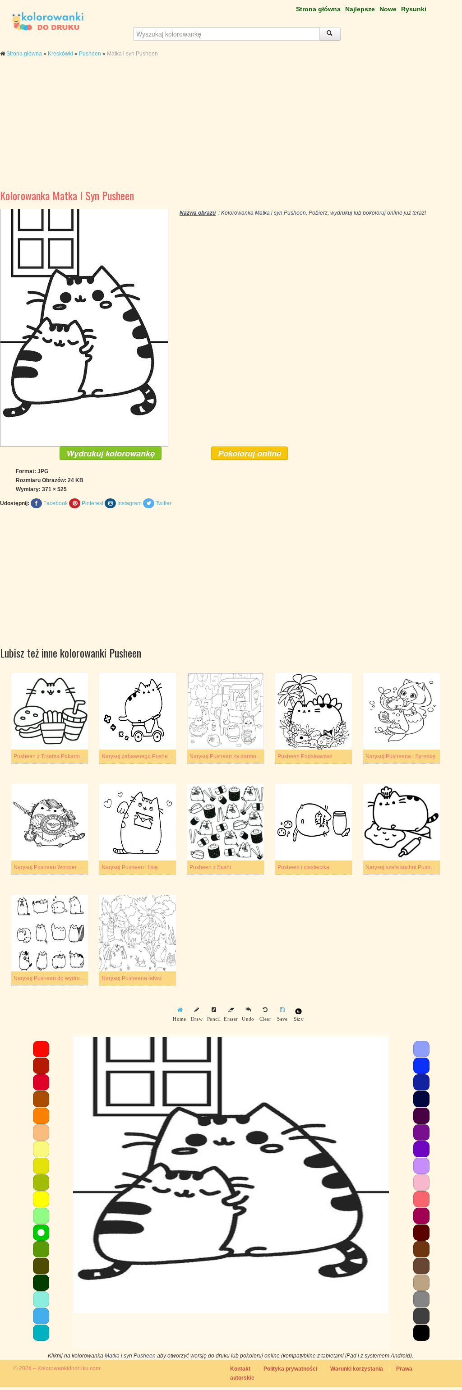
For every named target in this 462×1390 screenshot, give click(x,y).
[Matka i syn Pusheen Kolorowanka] (84, 327)
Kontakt (240, 1369)
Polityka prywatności (290, 1369)
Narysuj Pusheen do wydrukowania (57, 978)
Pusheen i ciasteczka (303, 867)
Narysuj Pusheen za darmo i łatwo (231, 756)
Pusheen (90, 54)
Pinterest (92, 503)
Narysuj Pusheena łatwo (132, 978)
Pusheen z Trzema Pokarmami (51, 756)
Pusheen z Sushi (210, 867)
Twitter (163, 503)
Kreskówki (60, 54)
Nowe (388, 9)
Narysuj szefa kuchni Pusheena (404, 867)
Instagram (129, 503)
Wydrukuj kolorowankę (110, 453)
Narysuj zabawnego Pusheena (139, 756)
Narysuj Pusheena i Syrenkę (400, 756)
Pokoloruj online (249, 453)
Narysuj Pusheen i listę (130, 867)
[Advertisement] (231, 130)
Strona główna (318, 9)
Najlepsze (360, 9)
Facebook (55, 503)
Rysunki (413, 9)
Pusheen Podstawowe (305, 756)
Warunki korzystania (356, 1369)
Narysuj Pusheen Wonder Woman (55, 867)
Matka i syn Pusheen (130, 1356)
